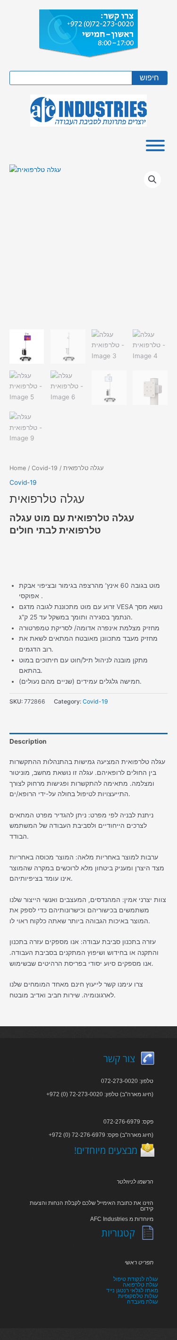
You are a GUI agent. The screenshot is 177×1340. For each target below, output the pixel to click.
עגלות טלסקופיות (138, 1296)
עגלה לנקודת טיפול (135, 1279)
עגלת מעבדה (142, 1301)
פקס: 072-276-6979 (128, 1121)
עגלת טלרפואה (140, 1284)
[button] (152, 179)
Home (17, 468)
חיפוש (149, 77)
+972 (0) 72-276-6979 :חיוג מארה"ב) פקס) (101, 1135)
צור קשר (119, 1058)
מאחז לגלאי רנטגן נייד (132, 1290)
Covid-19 (45, 468)
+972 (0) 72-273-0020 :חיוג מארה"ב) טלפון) (99, 1094)
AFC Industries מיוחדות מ (121, 1219)
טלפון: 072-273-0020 (127, 1081)
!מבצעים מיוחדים (105, 1150)
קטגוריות (118, 1233)
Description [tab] (28, 741)
